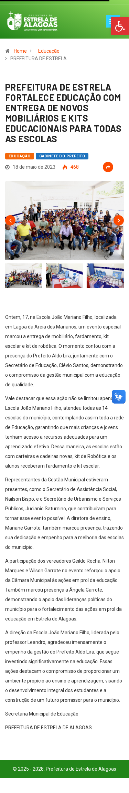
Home (20, 51)
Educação (49, 51)
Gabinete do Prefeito (62, 156)
